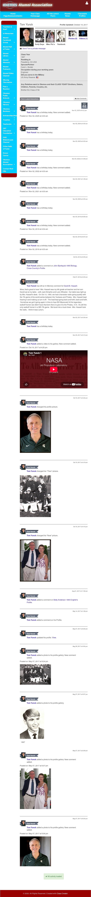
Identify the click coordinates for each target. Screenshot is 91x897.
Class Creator (62, 893)
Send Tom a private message (34, 48)
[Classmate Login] (87, 3)
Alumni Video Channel (8, 74)
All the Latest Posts (53, 15)
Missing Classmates (7, 81)
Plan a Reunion (6, 88)
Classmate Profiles (82, 15)
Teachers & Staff (7, 28)
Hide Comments (81, 98)
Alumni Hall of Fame (7, 48)
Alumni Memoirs (6, 61)
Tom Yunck (31, 108)
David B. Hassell (70, 286)
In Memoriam (8, 33)
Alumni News (67, 15)
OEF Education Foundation (7, 130)
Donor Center (5, 154)
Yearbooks (7, 124)
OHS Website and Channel (8, 139)
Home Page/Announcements (13, 15)
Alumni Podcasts (6, 68)
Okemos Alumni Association (8, 162)
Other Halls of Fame (7, 147)
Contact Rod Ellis (8, 170)
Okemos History (6, 103)
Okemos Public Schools (6, 95)
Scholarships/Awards (9, 115)
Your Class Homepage (35, 15)
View (54, 637)
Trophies (6, 120)
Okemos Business (6, 110)
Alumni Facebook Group (7, 40)
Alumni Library (5, 54)
